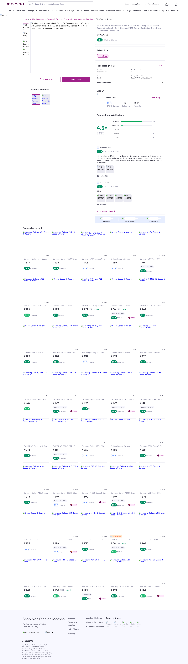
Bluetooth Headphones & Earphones (79, 19)
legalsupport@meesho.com (42, 656)
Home (25, 19)
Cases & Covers (55, 19)
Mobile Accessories (38, 19)
